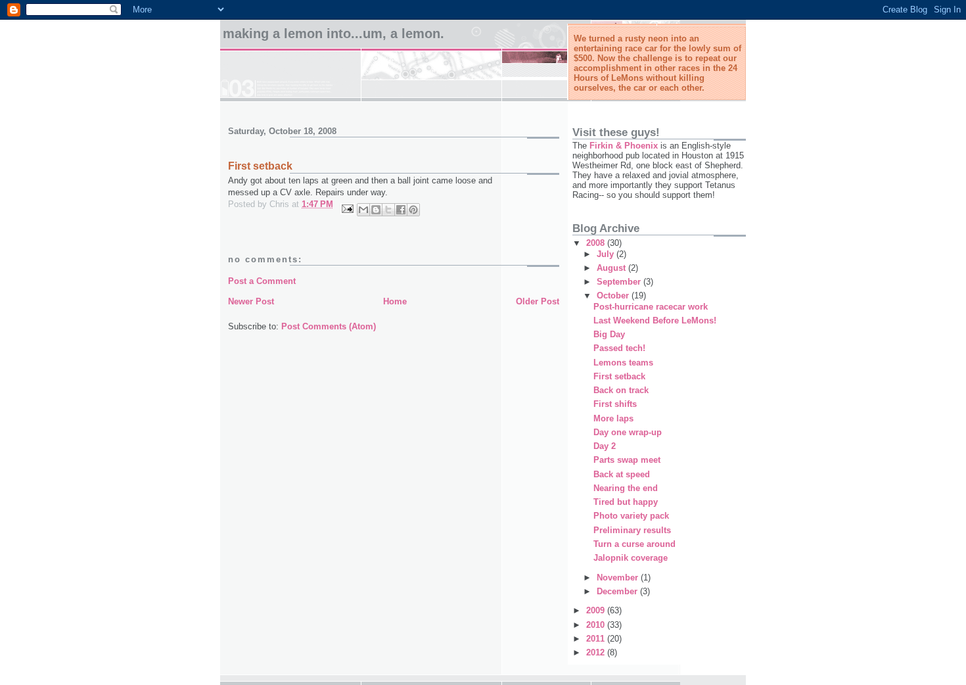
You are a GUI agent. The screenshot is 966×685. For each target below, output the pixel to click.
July (606, 254)
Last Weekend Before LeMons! (654, 320)
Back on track (621, 390)
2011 (596, 639)
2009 (596, 610)
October (614, 295)
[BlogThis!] (375, 209)
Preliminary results (632, 530)
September (620, 282)
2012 (596, 652)
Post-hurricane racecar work (650, 307)
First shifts (615, 404)
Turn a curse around (634, 544)
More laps (613, 418)
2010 (596, 625)
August (612, 268)
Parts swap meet (626, 460)
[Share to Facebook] (400, 209)
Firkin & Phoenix (623, 146)
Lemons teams (623, 362)
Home (395, 301)
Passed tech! (619, 348)
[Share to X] (388, 209)
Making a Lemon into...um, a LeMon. (333, 33)
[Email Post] (346, 208)
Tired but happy (625, 502)
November (619, 577)
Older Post (537, 301)
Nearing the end (625, 488)
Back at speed (621, 474)
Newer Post (251, 301)
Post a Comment (262, 281)
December (618, 591)
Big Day (609, 334)
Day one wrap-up (627, 432)
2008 (596, 243)
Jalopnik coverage (630, 558)
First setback (619, 376)
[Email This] (363, 209)
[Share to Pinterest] (413, 209)
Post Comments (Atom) (328, 326)
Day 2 (604, 446)
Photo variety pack (631, 516)
